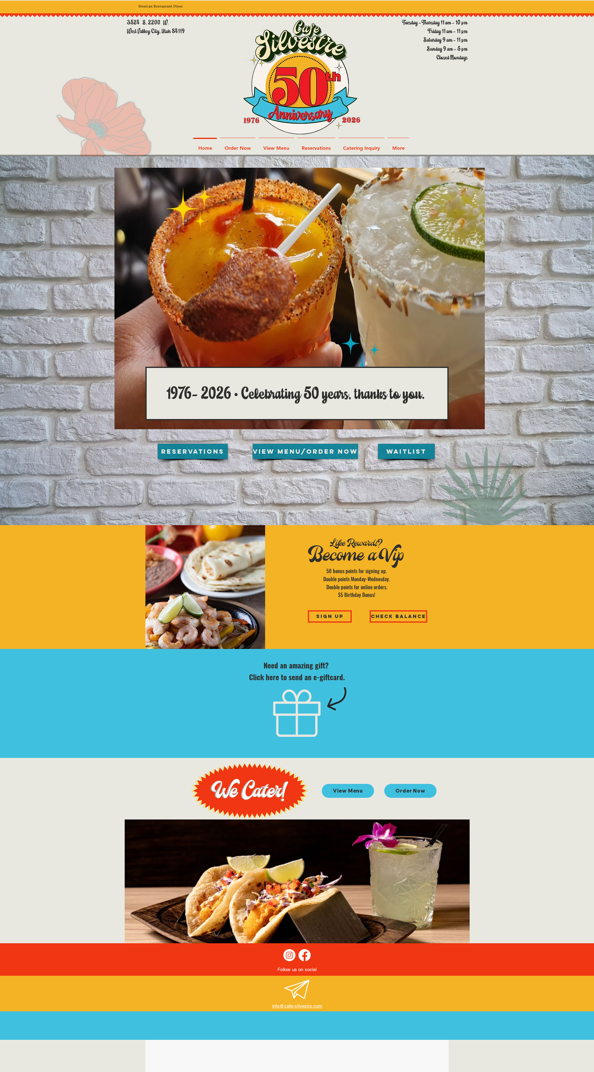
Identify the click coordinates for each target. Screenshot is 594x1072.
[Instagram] (289, 955)
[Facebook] (305, 955)
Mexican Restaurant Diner (160, 6)
